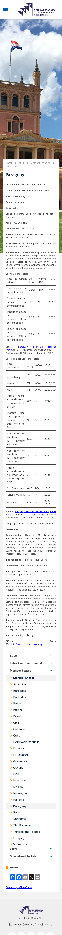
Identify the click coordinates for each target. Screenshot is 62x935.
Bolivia (17, 710)
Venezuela (20, 844)
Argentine (19, 684)
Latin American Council (26, 663)
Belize (17, 703)
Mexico (18, 787)
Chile (16, 722)
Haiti (16, 774)
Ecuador (18, 748)
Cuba (16, 735)
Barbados (19, 690)
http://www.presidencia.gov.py (26, 644)
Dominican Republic (26, 742)
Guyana (18, 767)
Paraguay (12, 167)
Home (9, 163)
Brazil (17, 716)
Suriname (19, 819)
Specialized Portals (23, 856)
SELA (22, 163)
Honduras (19, 780)
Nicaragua (20, 793)
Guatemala (20, 761)
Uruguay (19, 838)
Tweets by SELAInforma (19, 887)
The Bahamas (22, 825)
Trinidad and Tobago (26, 831)
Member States (40, 163)
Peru (16, 812)
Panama (18, 799)
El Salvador (20, 755)
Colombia (19, 729)
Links (13, 848)
